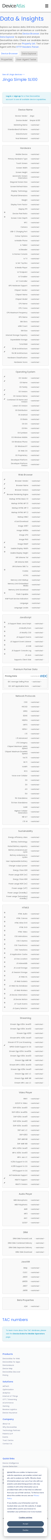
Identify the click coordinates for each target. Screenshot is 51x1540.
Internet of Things (10, 1396)
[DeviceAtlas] (14, 7)
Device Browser (31, 33)
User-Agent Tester (26, 59)
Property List (28, 43)
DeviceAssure (8, 1365)
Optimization (8, 1389)
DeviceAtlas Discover (11, 1372)
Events (5, 1437)
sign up (17, 96)
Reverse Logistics (10, 1409)
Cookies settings (25, 1517)
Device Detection (10, 1466)
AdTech (6, 1386)
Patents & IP (8, 1434)
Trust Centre (8, 1440)
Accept (25, 1524)
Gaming (6, 1406)
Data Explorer (7, 36)
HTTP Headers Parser (27, 46)
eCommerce (8, 1403)
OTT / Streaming (10, 1399)
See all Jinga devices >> (13, 74)
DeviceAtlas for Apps (11, 1362)
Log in (8, 96)
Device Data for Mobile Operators (29, 1333)
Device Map (8, 1368)
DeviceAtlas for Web (11, 1358)
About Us (6, 1424)
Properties (6, 59)
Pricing (5, 1375)
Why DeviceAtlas (10, 1427)
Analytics (6, 1393)
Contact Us (7, 1443)
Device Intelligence (11, 1463)
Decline (25, 1530)
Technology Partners (11, 1430)
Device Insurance (10, 1413)
